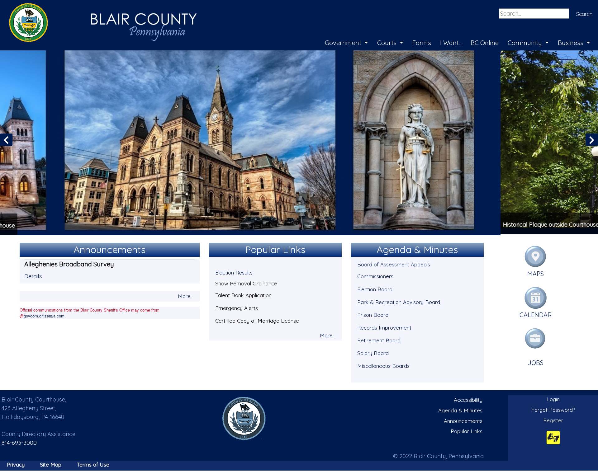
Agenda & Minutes (460, 409)
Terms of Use (93, 463)
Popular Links (466, 430)
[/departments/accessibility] (553, 436)
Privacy (16, 463)
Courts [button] (387, 43)
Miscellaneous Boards (383, 365)
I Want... (451, 43)
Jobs (535, 362)
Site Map (50, 463)
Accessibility (468, 399)
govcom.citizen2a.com (44, 315)
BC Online (485, 43)
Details (33, 275)
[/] (244, 417)
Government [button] (344, 43)
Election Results (234, 272)
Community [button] (525, 43)
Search (584, 14)
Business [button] (571, 43)
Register (553, 419)
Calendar (536, 314)
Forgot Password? (553, 409)
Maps (535, 273)
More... (185, 295)
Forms (421, 43)
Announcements (463, 420)
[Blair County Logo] (96, 7)
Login (553, 398)
